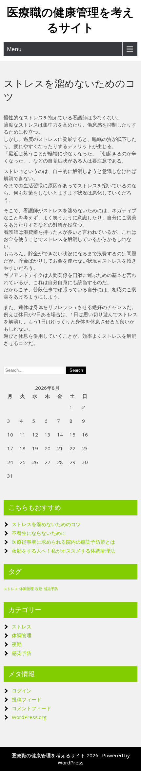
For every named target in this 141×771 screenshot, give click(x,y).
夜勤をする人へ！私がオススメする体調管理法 (63, 550)
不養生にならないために (39, 533)
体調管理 (26, 589)
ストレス (11, 589)
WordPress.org (29, 717)
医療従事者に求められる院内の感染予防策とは (63, 542)
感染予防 (51, 589)
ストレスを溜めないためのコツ (46, 524)
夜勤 (38, 589)
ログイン (21, 690)
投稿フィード (26, 699)
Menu (14, 49)
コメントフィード (31, 708)
